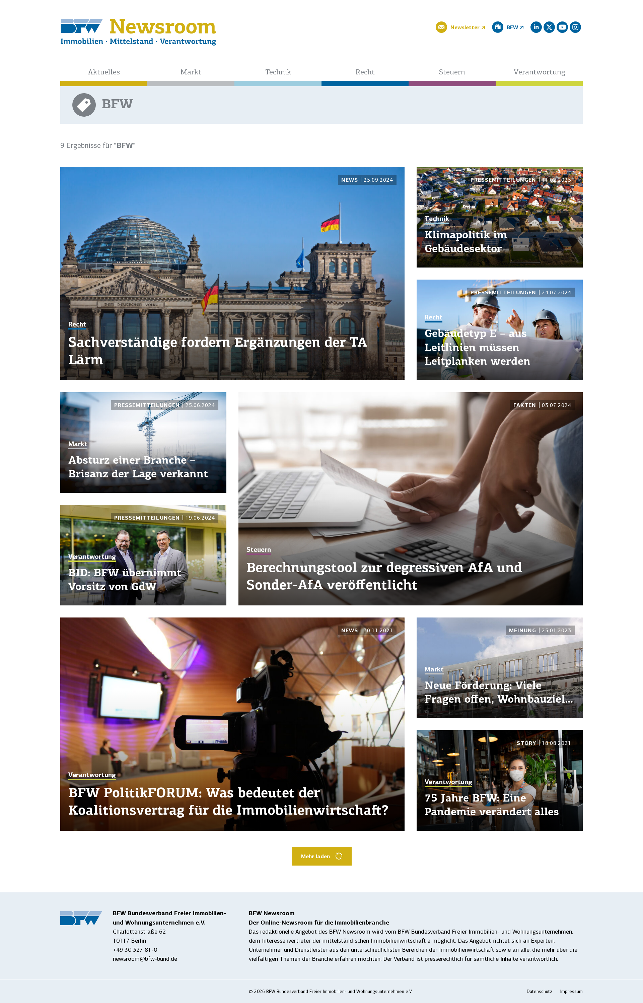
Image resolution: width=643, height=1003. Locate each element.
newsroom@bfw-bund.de (145, 958)
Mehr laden (315, 856)
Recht (365, 72)
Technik (278, 72)
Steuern (452, 72)
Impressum (571, 991)
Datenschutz (539, 991)
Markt (191, 72)
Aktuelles (104, 72)
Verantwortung (539, 72)
